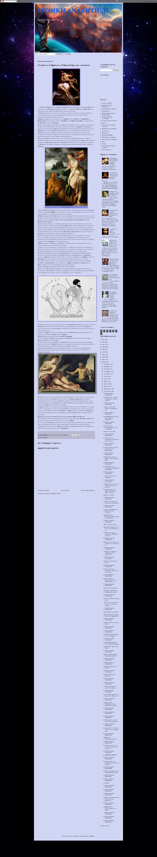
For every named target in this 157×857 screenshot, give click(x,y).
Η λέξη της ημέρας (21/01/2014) (108, 557)
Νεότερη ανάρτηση (43, 490)
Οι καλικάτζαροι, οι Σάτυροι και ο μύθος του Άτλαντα (111, 763)
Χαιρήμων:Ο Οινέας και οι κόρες (111, 623)
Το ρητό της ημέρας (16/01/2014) (109, 627)
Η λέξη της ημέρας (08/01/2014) (108, 734)
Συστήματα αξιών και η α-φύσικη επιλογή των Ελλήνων (111, 485)
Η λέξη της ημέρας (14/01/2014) (108, 651)
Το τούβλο (106, 783)
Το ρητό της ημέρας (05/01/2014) (109, 786)
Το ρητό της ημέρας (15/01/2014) (109, 639)
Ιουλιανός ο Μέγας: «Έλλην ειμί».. (111, 599)
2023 (103, 339)
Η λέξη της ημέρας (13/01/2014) (108, 663)
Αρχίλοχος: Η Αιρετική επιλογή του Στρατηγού (110, 502)
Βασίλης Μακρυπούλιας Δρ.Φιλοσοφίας (109, 114)
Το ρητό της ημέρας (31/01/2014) (109, 403)
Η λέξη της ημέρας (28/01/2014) (108, 453)
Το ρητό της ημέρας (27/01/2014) (109, 480)
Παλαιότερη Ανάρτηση (87, 490)
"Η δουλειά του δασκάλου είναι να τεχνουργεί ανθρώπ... (110, 604)
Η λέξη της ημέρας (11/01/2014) (108, 691)
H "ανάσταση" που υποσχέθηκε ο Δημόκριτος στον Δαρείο (111, 468)
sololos (83, 836)
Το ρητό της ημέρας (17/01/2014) (109, 619)
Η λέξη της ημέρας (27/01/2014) (108, 472)
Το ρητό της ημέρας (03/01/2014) (109, 813)
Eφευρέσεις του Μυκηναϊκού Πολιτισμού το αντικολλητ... (111, 516)
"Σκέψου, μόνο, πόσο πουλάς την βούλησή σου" (109, 408)
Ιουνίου (106, 379)
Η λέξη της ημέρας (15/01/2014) (108, 631)
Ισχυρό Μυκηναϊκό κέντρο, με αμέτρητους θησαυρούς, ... (111, 418)
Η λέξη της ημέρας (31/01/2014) (108, 394)
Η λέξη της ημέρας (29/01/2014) (108, 434)
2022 (103, 342)
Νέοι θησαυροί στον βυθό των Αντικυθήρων (110, 635)
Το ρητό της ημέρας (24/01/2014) (109, 521)
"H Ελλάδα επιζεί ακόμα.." (111, 612)
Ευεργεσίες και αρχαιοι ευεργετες (109, 125)
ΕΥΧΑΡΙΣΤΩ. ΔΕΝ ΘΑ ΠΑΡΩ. (113, 159)
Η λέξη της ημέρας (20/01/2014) (108, 575)
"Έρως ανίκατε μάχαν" (110, 524)
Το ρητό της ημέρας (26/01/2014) (109, 498)
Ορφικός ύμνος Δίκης (109, 431)
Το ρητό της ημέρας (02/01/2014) (109, 821)
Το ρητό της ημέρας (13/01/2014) (109, 671)
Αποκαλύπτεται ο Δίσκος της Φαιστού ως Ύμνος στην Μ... (110, 399)
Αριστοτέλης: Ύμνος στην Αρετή (110, 647)
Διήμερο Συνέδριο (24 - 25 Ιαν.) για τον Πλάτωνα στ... (110, 528)
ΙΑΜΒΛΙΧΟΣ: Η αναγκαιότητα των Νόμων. (109, 808)
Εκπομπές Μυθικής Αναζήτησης (107, 117)
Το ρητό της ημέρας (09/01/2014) (109, 724)
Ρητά (103, 141)
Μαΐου (106, 381)
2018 (103, 352)
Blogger (92, 836)
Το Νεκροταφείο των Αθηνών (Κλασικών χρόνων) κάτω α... (109, 491)
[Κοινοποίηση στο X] (76, 435)
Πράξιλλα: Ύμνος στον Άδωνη (110, 561)
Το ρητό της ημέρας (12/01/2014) (109, 683)
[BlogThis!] (74, 435)
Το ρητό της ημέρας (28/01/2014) (109, 463)
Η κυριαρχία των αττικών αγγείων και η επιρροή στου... (111, 729)
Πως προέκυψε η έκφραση (109, 139)
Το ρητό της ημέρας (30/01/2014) (109, 422)
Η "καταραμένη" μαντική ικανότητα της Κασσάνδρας (110, 449)
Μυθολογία (46, 437)
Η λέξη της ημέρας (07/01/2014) (108, 751)
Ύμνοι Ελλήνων (106, 149)
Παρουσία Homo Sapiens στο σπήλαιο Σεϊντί (110, 655)
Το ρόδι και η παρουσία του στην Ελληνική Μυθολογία (111, 798)
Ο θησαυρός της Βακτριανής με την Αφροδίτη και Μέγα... (110, 704)
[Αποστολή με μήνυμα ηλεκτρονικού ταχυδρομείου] (72, 435)
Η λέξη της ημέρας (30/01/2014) (108, 413)
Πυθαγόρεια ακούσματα (109, 137)
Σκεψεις (104, 144)
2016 (103, 357)
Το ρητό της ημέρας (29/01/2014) (109, 444)
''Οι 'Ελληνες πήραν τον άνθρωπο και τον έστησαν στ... (110, 553)
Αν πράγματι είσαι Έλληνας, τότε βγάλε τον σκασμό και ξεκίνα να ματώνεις (110, 176)
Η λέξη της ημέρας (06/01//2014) (108, 767)
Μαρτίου (106, 386)
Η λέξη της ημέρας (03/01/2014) (108, 803)
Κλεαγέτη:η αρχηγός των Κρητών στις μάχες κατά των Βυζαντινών (114, 243)
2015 (103, 359)
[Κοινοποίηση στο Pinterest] (79, 435)
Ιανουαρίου (107, 391)
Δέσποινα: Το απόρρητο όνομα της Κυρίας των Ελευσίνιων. (114, 194)
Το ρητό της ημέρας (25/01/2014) (109, 506)
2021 (103, 344)
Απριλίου (107, 384)
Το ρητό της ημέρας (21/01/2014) (109, 565)
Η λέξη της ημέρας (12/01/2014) (108, 679)
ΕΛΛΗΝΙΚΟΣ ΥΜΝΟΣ (109, 755)
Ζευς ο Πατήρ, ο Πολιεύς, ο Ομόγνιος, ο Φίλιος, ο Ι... (111, 695)
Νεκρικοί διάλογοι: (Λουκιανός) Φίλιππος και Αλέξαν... (110, 570)
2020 (103, 347)
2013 (103, 826)
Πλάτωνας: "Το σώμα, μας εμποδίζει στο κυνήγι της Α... (111, 543)
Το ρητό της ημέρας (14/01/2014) (109, 659)
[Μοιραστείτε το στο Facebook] (77, 435)
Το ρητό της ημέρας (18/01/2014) (109, 608)
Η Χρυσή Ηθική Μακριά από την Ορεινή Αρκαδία (111, 643)
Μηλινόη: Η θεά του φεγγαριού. (113, 259)
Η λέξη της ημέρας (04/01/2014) (108, 790)
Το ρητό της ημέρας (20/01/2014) (109, 584)
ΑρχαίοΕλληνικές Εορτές (109, 109)
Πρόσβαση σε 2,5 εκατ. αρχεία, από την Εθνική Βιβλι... (111, 458)
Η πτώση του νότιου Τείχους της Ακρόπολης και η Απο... (110, 534)
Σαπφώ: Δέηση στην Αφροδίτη (109, 675)
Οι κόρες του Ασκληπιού (113, 311)
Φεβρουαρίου (108, 389)
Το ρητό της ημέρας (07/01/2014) (109, 758)
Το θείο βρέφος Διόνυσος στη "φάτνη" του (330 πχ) (114, 277)
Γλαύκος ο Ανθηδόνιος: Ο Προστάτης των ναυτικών (110, 511)
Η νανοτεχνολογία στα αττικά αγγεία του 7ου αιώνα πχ (110, 747)
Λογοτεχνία (105, 131)
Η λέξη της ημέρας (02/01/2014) (108, 817)
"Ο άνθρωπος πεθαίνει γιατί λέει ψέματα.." (110, 687)
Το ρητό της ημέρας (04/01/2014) (109, 794)
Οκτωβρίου (107, 369)
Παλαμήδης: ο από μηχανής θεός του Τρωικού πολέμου (113, 295)
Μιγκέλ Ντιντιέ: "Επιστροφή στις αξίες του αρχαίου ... (110, 427)
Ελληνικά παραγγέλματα (109, 120)
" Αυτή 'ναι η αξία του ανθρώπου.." (109, 476)
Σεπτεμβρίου (108, 371)
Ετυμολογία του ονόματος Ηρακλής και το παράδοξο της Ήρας (114, 213)
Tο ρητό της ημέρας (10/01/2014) (109, 712)
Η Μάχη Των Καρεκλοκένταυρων (109, 738)
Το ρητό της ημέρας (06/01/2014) (109, 775)
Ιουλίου (106, 376)
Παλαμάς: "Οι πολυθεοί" (110, 588)
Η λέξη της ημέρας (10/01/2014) (108, 708)
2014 (103, 362)
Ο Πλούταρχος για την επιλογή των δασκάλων (110, 720)
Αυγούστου (107, 374)
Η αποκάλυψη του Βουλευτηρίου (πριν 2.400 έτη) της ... (109, 580)
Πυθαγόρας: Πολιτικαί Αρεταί (109, 667)
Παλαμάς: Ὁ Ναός (108, 495)
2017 (103, 354)
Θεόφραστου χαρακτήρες (109, 128)
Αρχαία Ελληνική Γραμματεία (107, 106)
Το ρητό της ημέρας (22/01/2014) (109, 548)
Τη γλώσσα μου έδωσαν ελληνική (109, 146)
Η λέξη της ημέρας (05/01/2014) (108, 779)
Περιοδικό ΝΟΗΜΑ (107, 135)
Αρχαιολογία (106, 111)
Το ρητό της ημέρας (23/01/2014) (109, 538)
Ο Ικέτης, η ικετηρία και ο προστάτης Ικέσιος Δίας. (111, 771)
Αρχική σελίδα (65, 490)
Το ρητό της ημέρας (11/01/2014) (109, 699)
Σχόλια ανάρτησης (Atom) (52, 493)
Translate (68, 54)
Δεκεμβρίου (107, 364)
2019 (103, 349)
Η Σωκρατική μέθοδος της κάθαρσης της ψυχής (110, 591)
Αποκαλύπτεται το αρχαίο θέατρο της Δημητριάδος (111, 615)
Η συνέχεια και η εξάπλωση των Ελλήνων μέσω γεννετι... (111, 439)
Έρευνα (104, 123)
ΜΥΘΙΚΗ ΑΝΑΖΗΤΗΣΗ (73, 10)
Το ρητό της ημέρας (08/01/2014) (109, 742)
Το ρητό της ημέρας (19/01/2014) (109, 595)
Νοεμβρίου (107, 366)
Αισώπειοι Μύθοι (107, 103)
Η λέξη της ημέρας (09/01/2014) (108, 716)
